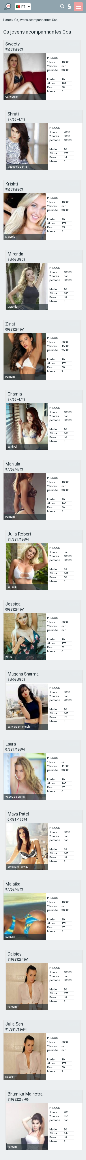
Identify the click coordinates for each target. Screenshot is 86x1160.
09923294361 (15, 329)
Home (7, 20)
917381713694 (18, 539)
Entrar (70, 5)
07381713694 (15, 749)
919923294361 (18, 959)
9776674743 (16, 119)
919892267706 (18, 1099)
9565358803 (14, 49)
